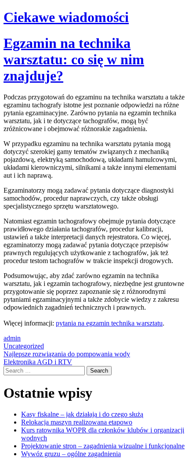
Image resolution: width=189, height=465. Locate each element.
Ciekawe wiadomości (66, 17)
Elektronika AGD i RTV (38, 362)
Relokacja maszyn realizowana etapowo (76, 422)
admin (12, 338)
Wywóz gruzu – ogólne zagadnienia (71, 454)
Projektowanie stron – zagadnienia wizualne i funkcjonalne (103, 446)
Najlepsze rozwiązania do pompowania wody (67, 354)
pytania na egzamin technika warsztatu (109, 323)
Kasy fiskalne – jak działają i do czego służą (82, 414)
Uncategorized (24, 346)
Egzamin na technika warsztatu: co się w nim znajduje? (74, 59)
